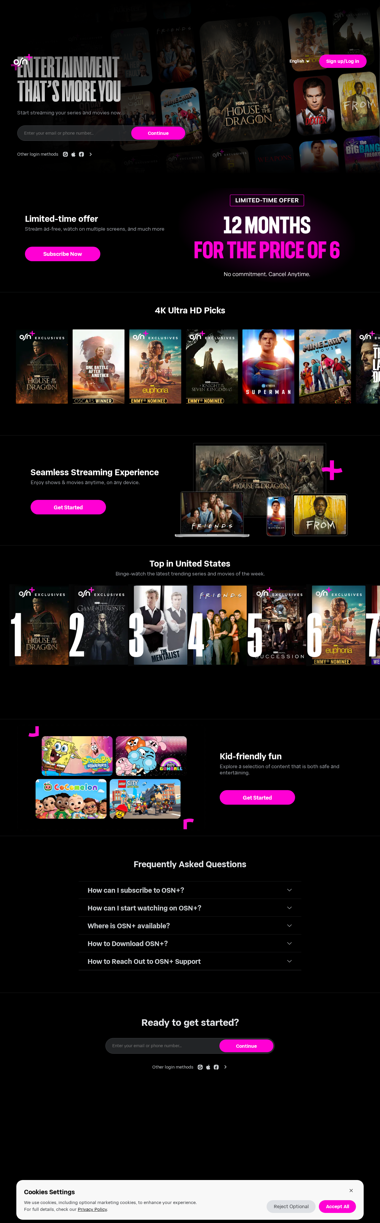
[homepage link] (22, 61)
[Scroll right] (373, 373)
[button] (190, 890)
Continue (158, 133)
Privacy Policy (92, 1209)
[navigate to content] (42, 625)
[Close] (351, 1190)
